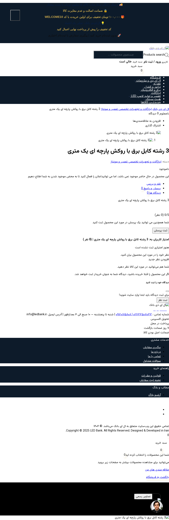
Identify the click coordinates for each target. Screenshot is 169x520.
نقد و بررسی (154, 184)
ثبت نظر (162, 300)
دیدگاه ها (155, 193)
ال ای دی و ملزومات (148, 80)
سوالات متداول (152, 361)
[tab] (80, 184)
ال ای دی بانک (161, 109)
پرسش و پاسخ (152, 188)
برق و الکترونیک (150, 90)
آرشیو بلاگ (154, 395)
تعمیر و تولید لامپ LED (145, 96)
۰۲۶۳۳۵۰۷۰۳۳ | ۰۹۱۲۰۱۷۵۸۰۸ (134, 314)
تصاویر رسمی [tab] (143, 496)
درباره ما (156, 352)
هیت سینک (153, 99)
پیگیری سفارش (152, 347)
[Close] (167, 291)
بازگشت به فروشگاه (157, 477)
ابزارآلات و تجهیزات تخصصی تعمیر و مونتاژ (126, 109)
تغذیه (157, 84)
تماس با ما (154, 356)
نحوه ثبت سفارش (150, 380)
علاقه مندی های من (157, 470)
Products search (154, 55)
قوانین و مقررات (151, 376)
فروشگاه (155, 77)
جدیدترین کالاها (151, 102)
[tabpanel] (84, 502)
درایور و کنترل (152, 87)
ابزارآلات (155, 93)
